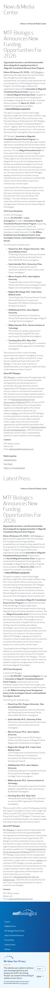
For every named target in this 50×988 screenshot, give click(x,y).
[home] (25, 913)
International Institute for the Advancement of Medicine (19, 401)
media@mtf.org (10, 460)
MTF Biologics (37, 72)
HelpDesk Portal (10, 926)
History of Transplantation (14, 468)
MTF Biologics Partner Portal (14, 931)
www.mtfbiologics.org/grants (18, 108)
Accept (39, 969)
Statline (14, 413)
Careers (7, 922)
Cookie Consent (9, 944)
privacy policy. (24, 983)
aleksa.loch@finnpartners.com (21, 449)
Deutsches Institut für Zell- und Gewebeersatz (25, 428)
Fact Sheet (8, 464)
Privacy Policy (9, 940)
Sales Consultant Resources (14, 935)
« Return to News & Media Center (32, 23)
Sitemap (7, 949)
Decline (39, 976)
